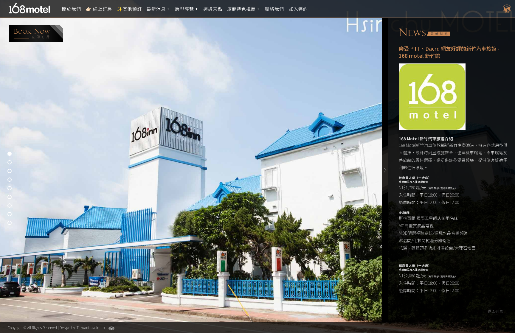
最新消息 (156, 9)
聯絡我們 (274, 9)
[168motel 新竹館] (31, 9)
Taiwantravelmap (91, 327)
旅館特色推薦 (241, 9)
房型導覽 (184, 9)
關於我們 (71, 9)
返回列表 (495, 311)
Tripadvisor (111, 328)
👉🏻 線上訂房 (99, 9)
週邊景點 (212, 9)
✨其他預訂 (129, 9)
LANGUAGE (507, 8)
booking (36, 33)
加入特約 (298, 9)
